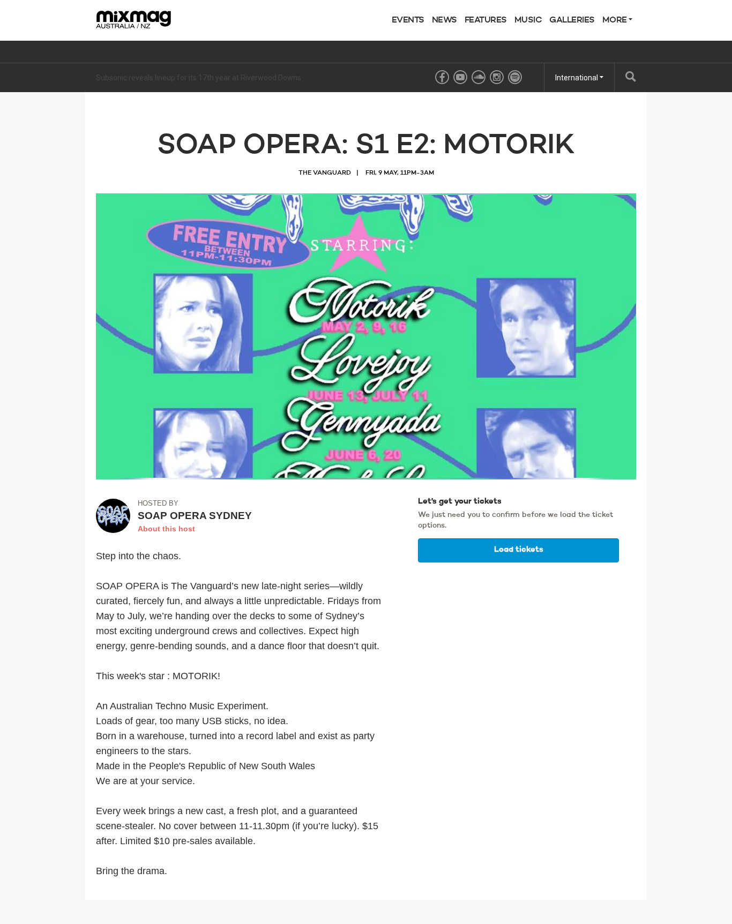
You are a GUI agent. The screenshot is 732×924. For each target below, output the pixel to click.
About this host (166, 528)
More (615, 20)
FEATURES (486, 20)
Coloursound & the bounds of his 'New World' (171, 77)
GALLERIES (572, 20)
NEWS (444, 20)
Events (408, 20)
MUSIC (528, 20)
